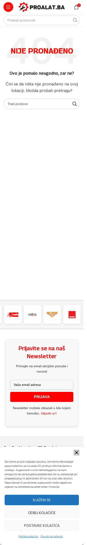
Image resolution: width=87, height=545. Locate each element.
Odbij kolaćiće (42, 513)
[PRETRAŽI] (75, 20)
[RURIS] (52, 315)
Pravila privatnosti (52, 536)
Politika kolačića (28, 536)
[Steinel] (32, 315)
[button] (76, 452)
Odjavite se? (49, 413)
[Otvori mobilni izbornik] (8, 7)
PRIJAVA (42, 397)
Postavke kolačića (42, 526)
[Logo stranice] (42, 6)
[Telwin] (13, 315)
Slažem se (42, 500)
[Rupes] (72, 315)
